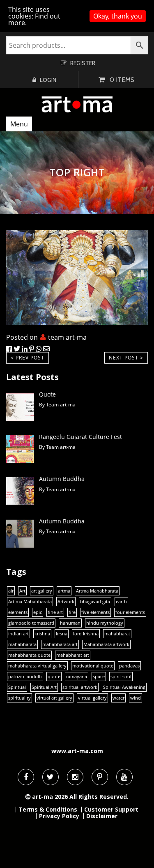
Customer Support (111, 809)
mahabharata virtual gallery (37, 666)
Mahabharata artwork (106, 644)
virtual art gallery (54, 698)
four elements (130, 612)
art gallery (41, 591)
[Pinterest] (100, 777)
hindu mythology (104, 623)
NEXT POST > (126, 357)
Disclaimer (101, 816)
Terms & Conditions (47, 809)
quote (54, 676)
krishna (42, 634)
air (11, 591)
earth (121, 601)
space (99, 676)
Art (22, 591)
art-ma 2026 (50, 796)
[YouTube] (124, 777)
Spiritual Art (44, 687)
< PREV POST (27, 357)
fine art (55, 612)
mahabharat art (72, 655)
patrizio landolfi (25, 676)
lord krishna (86, 634)
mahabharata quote (29, 655)
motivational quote (92, 666)
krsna (61, 634)
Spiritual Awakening (124, 687)
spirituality (19, 698)
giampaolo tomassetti (31, 623)
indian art (18, 634)
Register (82, 63)
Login (48, 80)
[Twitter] (50, 777)
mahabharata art (60, 644)
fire (72, 612)
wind (135, 698)
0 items (122, 80)
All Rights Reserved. (99, 796)
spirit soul (120, 676)
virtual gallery (92, 698)
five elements (95, 612)
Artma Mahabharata (97, 591)
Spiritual (17, 687)
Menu (19, 123)
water (118, 698)
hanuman (70, 623)
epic (37, 612)
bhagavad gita (95, 601)
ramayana (76, 676)
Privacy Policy (59, 816)
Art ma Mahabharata (30, 601)
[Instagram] (75, 777)
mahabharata (22, 644)
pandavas (129, 666)
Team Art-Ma (67, 337)
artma (64, 591)
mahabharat (117, 634)
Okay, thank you (117, 16)
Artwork (65, 601)
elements (18, 612)
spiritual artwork (79, 687)
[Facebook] (26, 777)
